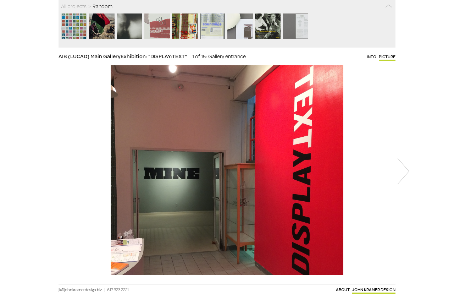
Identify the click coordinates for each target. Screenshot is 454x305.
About (343, 290)
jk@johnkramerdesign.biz (80, 290)
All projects (74, 6)
